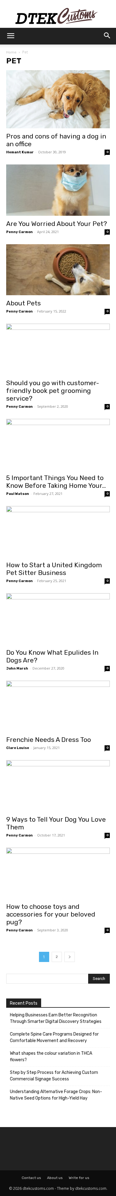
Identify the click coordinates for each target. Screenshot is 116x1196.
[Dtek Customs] (58, 14)
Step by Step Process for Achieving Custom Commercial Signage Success (54, 1076)
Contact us (31, 1178)
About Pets (24, 303)
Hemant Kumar (20, 152)
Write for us (79, 1178)
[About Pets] (58, 269)
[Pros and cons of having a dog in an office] (58, 99)
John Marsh (17, 668)
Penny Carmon (19, 232)
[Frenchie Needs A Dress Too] (58, 706)
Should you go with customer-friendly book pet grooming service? (52, 390)
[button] (10, 36)
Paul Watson (17, 494)
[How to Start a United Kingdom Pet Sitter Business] (58, 531)
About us (55, 1178)
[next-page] (69, 957)
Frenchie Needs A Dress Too (48, 739)
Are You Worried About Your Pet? (56, 224)
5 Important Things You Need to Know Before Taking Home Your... (56, 481)
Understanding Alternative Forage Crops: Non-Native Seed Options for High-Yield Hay (56, 1095)
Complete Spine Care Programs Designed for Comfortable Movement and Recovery (54, 1037)
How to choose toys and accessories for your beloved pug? (50, 914)
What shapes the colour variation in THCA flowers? (51, 1056)
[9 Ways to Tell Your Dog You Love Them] (58, 785)
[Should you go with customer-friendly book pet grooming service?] (58, 349)
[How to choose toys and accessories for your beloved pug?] (58, 873)
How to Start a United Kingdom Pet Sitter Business (54, 569)
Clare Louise (17, 748)
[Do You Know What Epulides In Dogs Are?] (58, 618)
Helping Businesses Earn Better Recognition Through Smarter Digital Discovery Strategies (55, 1018)
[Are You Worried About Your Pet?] (58, 189)
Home (11, 52)
